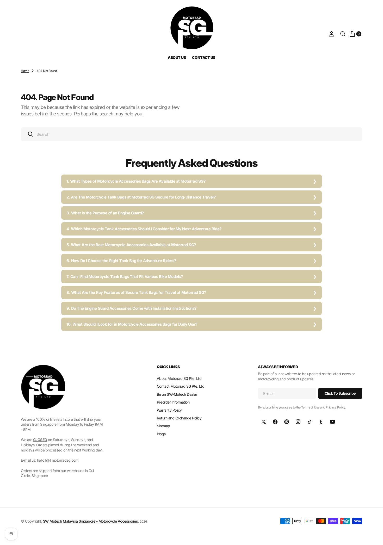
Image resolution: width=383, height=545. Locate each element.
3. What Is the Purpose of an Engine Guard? (105, 212)
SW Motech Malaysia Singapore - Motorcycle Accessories (90, 521)
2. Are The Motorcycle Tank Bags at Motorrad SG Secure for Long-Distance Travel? (140, 197)
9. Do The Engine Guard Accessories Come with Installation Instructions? (131, 308)
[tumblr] (321, 422)
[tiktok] (309, 422)
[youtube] (332, 422)
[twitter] (263, 422)
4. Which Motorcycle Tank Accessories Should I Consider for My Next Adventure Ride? (143, 228)
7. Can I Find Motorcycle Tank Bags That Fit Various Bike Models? (124, 276)
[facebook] (275, 422)
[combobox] (191, 134)
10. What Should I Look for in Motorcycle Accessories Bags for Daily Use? (131, 324)
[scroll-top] (374, 536)
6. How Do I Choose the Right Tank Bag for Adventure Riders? (121, 260)
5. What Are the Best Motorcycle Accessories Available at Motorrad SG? (131, 244)
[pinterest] (286, 422)
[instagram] (298, 422)
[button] (331, 34)
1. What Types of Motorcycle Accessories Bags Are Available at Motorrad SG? (135, 181)
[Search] (343, 34)
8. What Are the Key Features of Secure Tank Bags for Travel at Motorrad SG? (136, 292)
